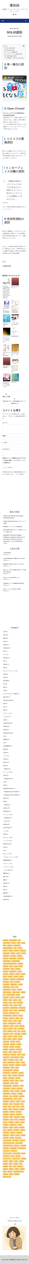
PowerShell (6, 1080)
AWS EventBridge (15, 960)
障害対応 (5, 739)
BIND (13, 968)
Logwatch (6, 1046)
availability (13, 955)
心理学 (5, 752)
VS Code (5, 1127)
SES (15, 1098)
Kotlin (5, 644)
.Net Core (5, 940)
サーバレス (17, 1145)
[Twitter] (14, 1224)
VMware (6, 804)
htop (15, 1028)
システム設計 (6, 870)
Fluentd (20, 1015)
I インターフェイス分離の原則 (13, 54)
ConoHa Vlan (6, 986)
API (4, 641)
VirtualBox (6, 1124)
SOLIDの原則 (7, 266)
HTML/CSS (6, 844)
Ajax (5, 945)
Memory (5, 1051)
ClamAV (15, 976)
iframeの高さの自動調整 (7, 366)
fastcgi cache (12, 1012)
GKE (15, 1020)
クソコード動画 (19, 1142)
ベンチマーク (6, 1155)
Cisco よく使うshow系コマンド (11, 577)
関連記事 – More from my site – (16, 58)
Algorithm (10, 945)
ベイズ (23, 1153)
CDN (4, 847)
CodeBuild (17, 981)
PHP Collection (7, 1072)
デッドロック (6, 1150)
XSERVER (6, 1137)
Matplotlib (5, 1049)
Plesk (5, 1075)
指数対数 (5, 1166)
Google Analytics (12, 1023)
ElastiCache (6, 1007)
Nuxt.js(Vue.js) (7, 733)
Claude (21, 976)
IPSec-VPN (6, 1033)
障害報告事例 (6, 860)
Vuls (5, 1129)
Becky (16, 966)
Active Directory (7, 942)
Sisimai (18, 1101)
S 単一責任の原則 (10, 48)
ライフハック (6, 713)
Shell (20, 1098)
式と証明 (15, 1163)
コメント (5, 422)
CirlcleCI (10, 976)
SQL (4, 765)
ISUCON (23, 1033)
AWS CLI (5, 958)
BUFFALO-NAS (13, 971)
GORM (19, 1023)
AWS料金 (5, 966)
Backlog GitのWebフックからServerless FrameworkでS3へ (14, 368)
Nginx (23, 1054)
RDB (4, 749)
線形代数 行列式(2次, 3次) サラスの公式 (13, 564)
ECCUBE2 (20, 1002)
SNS (11, 1103)
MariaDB (11, 1046)
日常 (4, 703)
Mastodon (18, 1046)
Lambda (12, 1041)
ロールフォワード (16, 1158)
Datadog (19, 989)
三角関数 (23, 1158)
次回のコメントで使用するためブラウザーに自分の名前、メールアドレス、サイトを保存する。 (14, 460)
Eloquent (5, 1010)
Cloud (5, 759)
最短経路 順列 (14, 336)
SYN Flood (6, 1114)
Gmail (20, 1020)
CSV (17, 986)
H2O (16, 1025)
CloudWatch (6, 981)
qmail (22, 1080)
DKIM (23, 997)
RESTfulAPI (6, 1090)
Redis (22, 1085)
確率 (5, 1171)
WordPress (7, 778)
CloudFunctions (20, 979)
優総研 (5, 893)
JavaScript (6, 827)
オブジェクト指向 (7, 1140)
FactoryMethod (22, 1010)
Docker (15, 999)
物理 (4, 880)
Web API (22, 1129)
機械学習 (5, 873)
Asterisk (13, 953)
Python (5, 824)
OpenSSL (12, 1064)
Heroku (5, 1028)
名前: (4, 436)
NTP (5, 1062)
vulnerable (22, 1127)
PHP (4, 798)
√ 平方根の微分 (7, 552)
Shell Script (6, 1101)
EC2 (15, 1002)
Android (5, 950)
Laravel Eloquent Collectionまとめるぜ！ (14, 558)
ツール (5, 831)
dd (4, 994)
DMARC (5, 999)
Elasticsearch (22, 1007)
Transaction (6, 1119)
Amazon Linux (17, 945)
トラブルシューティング (9, 857)
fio (17, 1012)
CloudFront (13, 979)
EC (4, 850)
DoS (20, 999)
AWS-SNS (20, 955)
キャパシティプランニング (9, 1142)
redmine (13, 1088)
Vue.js (16, 1127)
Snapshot (6, 1103)
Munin (15, 1051)
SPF (9, 1106)
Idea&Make (6, 896)
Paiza (13, 1067)
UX (4, 661)
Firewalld (15, 1015)
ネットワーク (6, 814)
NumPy (17, 1062)
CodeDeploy (6, 984)
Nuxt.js (5, 729)
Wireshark (13, 1132)
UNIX (4, 834)
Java (4, 677)
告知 (4, 667)
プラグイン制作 (16, 1153)
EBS (10, 1002)
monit (11, 1051)
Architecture (15, 28)
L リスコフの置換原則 (11, 52)
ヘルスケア (6, 716)
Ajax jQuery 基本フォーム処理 (15, 354)
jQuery (10, 1036)
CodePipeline (13, 984)
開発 (4, 638)
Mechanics (12, 1049)
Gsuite (12, 1025)
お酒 (4, 690)
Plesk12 (14, 1075)
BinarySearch (6, 968)
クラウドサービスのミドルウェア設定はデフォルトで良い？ (6, 339)
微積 (21, 1163)
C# (4, 782)
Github (5, 1020)
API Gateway (6, 953)
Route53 (23, 1090)
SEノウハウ (6, 853)
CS (4, 742)
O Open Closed (9, 50)
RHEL (12, 1090)
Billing (21, 966)
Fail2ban (5, 1012)
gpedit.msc (6, 1025)
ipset (12, 1033)
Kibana (14, 1038)
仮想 (4, 801)
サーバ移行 (23, 1145)
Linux (5, 808)
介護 (4, 720)
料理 (4, 886)
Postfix (5, 1077)
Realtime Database (7, 1085)
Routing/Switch (7, 1093)
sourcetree (17, 1103)
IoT (4, 651)
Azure (11, 966)
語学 (4, 889)
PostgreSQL (11, 1077)
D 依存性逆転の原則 (10, 56)
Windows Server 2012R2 (11, 791)
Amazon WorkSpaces (8, 947)
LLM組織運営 (6, 746)
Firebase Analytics (7, 1015)
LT (4, 736)
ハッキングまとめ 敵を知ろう (14, 324)
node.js (5, 1059)
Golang (5, 726)
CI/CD (5, 976)
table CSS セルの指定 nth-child (6, 324)
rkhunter (17, 1090)
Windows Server (8, 788)
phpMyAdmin (14, 1072)
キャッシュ (23, 1140)
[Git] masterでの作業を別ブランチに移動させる (6, 384)
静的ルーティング (7, 1176)
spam (5, 1106)
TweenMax (22, 1119)
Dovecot (5, 1002)
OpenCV (5, 1064)
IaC (4, 707)
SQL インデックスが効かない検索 (11, 589)
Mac (4, 635)
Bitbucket (18, 968)
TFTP (11, 1116)
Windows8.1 (6, 1132)
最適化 (17, 1168)
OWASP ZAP (6, 1067)
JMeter (5, 1036)
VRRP (20, 1124)
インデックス (18, 1137)
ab (19, 940)
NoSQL (5, 664)
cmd (12, 981)
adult (19, 942)
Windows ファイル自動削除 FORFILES (13, 583)
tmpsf (23, 1116)
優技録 (14, 5)
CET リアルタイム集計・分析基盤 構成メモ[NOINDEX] (14, 310)
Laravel (18, 1041)
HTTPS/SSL (21, 1028)
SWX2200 (6, 1111)
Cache (20, 971)
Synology (12, 1114)
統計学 (5, 883)
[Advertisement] (14, 493)
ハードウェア (6, 840)
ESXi (11, 1010)
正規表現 (22, 1168)
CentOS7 (12, 973)
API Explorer (22, 950)
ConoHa (20, 984)
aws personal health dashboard (10, 963)
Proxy (17, 1080)
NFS (19, 1054)
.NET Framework (13, 940)
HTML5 (10, 1028)
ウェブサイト (6, 449)
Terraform (5, 1116)
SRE (18, 1106)
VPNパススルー (13, 1124)
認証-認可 (5, 697)
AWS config (20, 958)
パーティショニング (7, 1153)
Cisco (5, 821)
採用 (10, 1166)
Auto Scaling (6, 955)
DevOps (5, 658)
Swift (4, 674)
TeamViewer (19, 1114)
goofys (5, 1023)
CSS (12, 986)
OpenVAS (18, 1064)
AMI (15, 947)
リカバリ (18, 1155)
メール (4, 442)
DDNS (18, 994)
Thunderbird (17, 1116)
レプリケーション (7, 1158)
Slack (23, 1101)
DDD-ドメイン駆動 (11, 994)
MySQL (6, 769)
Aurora (23, 953)
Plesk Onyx (21, 1075)
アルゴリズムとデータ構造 (10, 693)
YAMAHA (6, 818)
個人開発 (5, 680)
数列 (15, 1166)
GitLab (10, 1020)
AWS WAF (20, 963)
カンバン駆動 (15, 1140)
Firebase (5, 648)
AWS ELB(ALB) (7, 960)
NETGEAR (13, 1054)
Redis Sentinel (6, 1088)
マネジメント (6, 863)
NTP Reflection (11, 1062)
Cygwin (14, 989)
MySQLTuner (6, 1054)
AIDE (23, 942)
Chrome (23, 973)
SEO (4, 785)
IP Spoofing (17, 1033)
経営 (4, 687)
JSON (20, 1036)
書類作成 (11, 1168)
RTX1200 (20, 1093)
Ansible (11, 950)
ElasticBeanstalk (14, 1007)
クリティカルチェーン (8, 1145)
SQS (14, 1106)
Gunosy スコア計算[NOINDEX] (6, 354)
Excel (16, 1010)
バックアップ (13, 1150)
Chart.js (17, 973)
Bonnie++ (6, 971)
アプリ (5, 654)
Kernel (9, 1038)
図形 (10, 1163)
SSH (22, 1106)
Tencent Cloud (7, 700)
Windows (6, 811)
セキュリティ (6, 837)
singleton (12, 1101)
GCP (4, 631)
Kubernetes (6, 1041)
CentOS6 (5, 973)
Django (17, 997)
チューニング (6, 772)
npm (21, 1059)
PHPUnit (21, 1072)
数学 (4, 876)
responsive (20, 1088)
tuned (16, 1119)
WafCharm (16, 1129)
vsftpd (11, 1127)
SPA (22, 1103)
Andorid (20, 947)
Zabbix (12, 1137)
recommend (16, 1085)
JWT (5, 1038)
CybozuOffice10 (7, 989)
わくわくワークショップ (9, 671)
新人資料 (5, 1168)
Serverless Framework (8, 1098)
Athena (18, 953)
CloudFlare (6, 979)
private (12, 1080)
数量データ (20, 1166)
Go (4, 684)
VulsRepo (10, 1129)
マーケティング (7, 867)
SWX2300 (12, 1111)
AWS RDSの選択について (15, 286)
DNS (10, 999)
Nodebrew (11, 1059)
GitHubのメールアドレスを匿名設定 (12, 526)
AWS (4, 762)
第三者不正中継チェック (18, 1171)
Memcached (19, 1049)
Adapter (13, 942)
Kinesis (20, 1038)
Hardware (22, 1025)
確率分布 (9, 1171)
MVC (20, 1051)
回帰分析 (5, 1163)
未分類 (5, 899)
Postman (18, 1077)
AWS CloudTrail (13, 958)
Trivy (12, 1119)
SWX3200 (19, 1111)
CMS (4, 775)
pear (17, 1067)
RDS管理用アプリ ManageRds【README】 (6, 310)
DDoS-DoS (6, 997)
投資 (4, 710)
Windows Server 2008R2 (11, 795)
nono (17, 1059)
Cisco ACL (14, 382)
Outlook (24, 1064)
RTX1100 (14, 1093)
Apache (16, 950)
